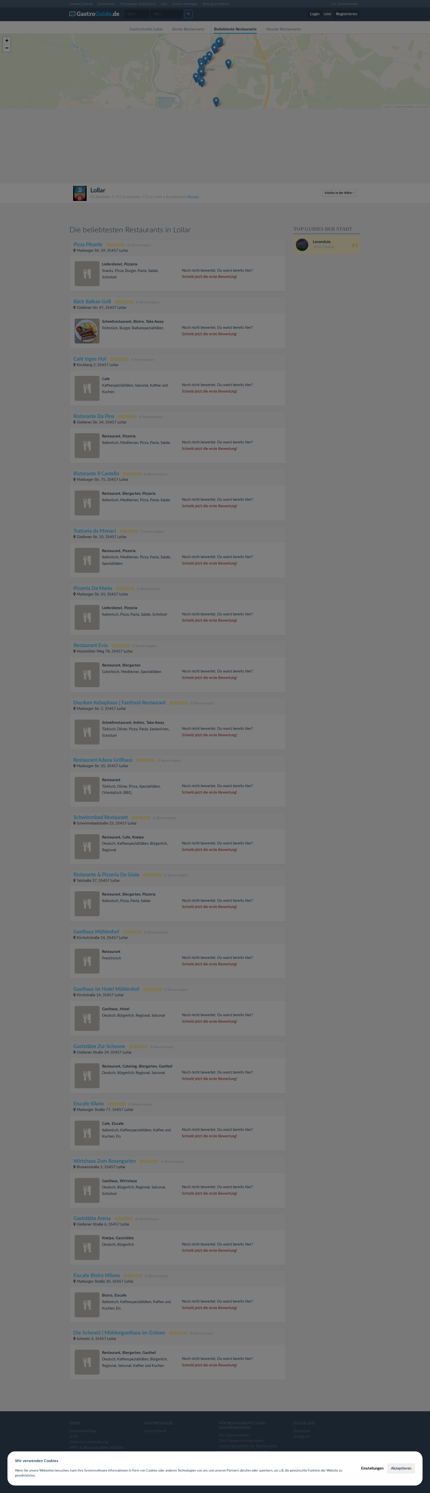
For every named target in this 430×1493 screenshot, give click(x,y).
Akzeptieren (401, 1468)
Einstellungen (372, 1468)
